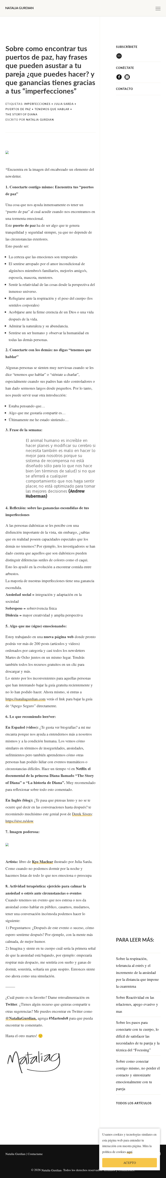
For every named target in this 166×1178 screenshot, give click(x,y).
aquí (129, 1153)
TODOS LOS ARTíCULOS (134, 1103)
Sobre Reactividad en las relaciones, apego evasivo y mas (137, 1004)
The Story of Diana (21, 114)
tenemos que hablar (52, 109)
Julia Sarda (64, 104)
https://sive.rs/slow (19, 820)
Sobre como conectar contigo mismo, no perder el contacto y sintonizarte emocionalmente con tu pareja (138, 1075)
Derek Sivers (82, 813)
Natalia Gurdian (15, 1154)
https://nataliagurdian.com (25, 698)
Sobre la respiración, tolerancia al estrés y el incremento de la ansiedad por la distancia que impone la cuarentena (137, 972)
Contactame (35, 1154)
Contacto (124, 89)
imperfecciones (37, 104)
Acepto (129, 1164)
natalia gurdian (40, 119)
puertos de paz (18, 109)
